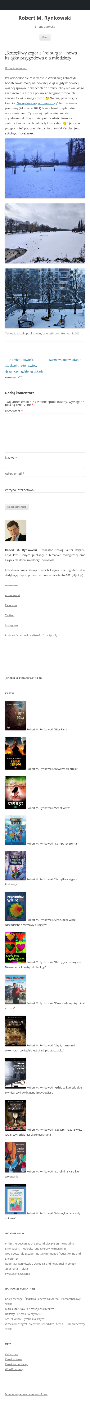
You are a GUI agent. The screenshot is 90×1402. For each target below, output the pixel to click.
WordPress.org (14, 1369)
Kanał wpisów (13, 1359)
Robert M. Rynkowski (45, 18)
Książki (50, 333)
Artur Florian (13, 1319)
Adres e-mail (12, 595)
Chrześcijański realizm (40, 1309)
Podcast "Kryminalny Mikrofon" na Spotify (31, 635)
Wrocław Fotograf (16, 1324)
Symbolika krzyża (33, 1319)
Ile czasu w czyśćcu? (29, 1314)
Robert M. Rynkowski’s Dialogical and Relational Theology (40, 1263)
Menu (45, 37)
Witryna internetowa (19, 490)
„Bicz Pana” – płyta (16, 1268)
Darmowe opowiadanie (67, 360)
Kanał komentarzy (16, 1364)
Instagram (11, 625)
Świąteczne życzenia (17, 1274)
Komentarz (14, 411)
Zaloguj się (11, 1354)
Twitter (9, 615)
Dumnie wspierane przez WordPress (26, 1394)
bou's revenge (14, 1299)
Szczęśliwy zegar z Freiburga (37, 103)
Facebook (11, 605)
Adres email (14, 474)
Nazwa (11, 457)
